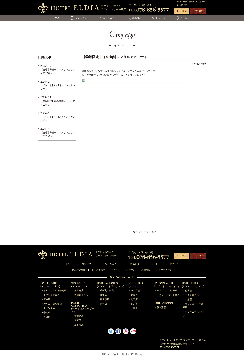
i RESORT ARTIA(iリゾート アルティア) (166, 285)
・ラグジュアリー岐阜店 (167, 295)
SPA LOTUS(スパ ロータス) (79, 285)
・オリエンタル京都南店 (53, 290)
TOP (57, 18)
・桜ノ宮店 (134, 290)
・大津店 (45, 317)
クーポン (181, 11)
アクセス (184, 18)
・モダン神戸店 (191, 295)
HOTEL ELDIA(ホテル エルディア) (193, 285)
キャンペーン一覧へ (145, 231)
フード (161, 18)
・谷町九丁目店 (80, 295)
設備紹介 (136, 18)
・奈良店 (45, 312)
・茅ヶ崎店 (77, 324)
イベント (115, 269)
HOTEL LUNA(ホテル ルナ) (135, 285)
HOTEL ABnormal (163, 303)
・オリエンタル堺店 (51, 303)
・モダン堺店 (48, 308)
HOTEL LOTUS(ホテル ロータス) (50, 285)
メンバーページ (164, 269)
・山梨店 (187, 299)
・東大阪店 (103, 299)
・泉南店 (133, 295)
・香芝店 (133, 303)
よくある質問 (98, 269)
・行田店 (187, 290)
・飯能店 (76, 320)
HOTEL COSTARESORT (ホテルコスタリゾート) (82, 307)
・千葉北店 (77, 315)
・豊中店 (45, 299)
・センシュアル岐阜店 (165, 290)
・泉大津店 (160, 307)
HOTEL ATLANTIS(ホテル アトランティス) (110, 285)
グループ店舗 (79, 269)
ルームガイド (109, 18)
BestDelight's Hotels (122, 277)
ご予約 (198, 11)
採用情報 (145, 269)
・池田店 (133, 299)
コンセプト (80, 18)
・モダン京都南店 (50, 295)
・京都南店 (77, 290)
